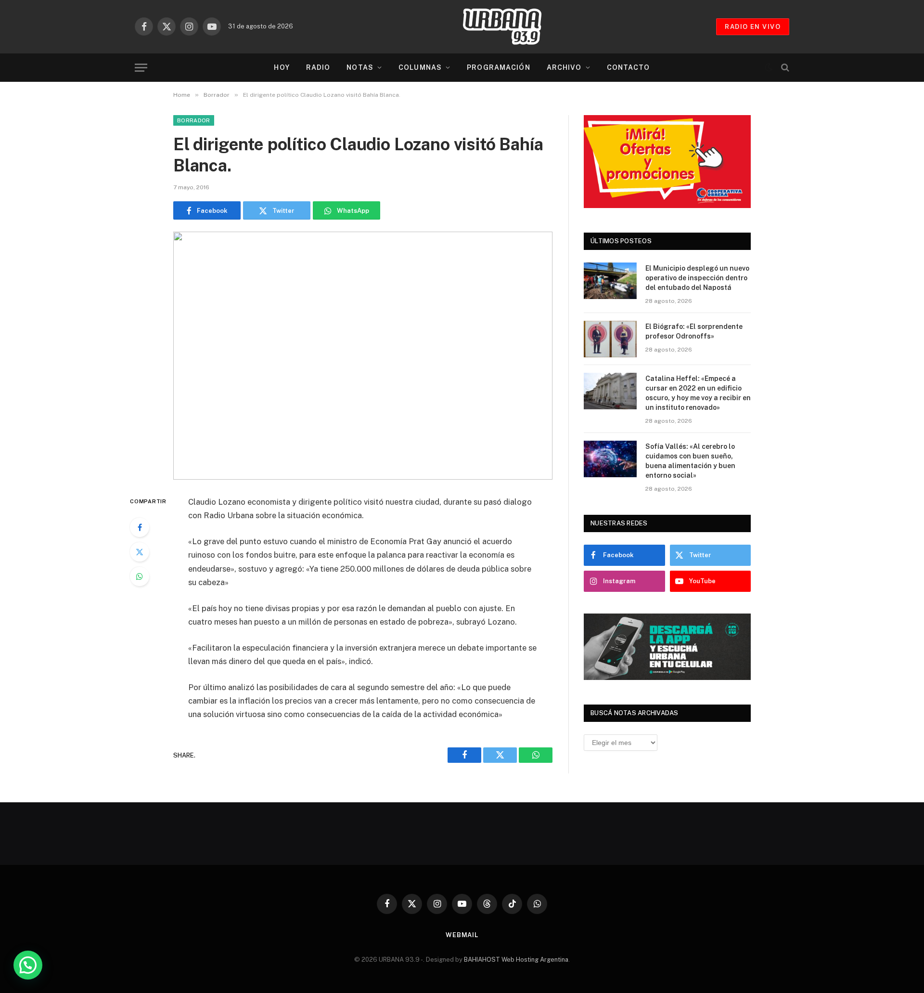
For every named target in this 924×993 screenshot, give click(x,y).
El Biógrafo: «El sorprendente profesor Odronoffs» (694, 331)
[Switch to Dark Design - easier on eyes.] (768, 67)
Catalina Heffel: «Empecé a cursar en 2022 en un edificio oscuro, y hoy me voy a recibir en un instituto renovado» (698, 393)
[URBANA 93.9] (512, 26)
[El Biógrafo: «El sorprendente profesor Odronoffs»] (610, 339)
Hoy (281, 67)
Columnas (420, 67)
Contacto (628, 67)
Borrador (193, 120)
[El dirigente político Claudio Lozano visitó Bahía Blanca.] (362, 356)
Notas (359, 67)
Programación (498, 67)
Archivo (564, 67)
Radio (318, 67)
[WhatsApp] (139, 576)
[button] (27, 965)
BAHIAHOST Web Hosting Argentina (516, 959)
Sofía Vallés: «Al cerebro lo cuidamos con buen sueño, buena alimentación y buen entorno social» (690, 461)
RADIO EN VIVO (753, 26)
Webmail (462, 935)
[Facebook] (139, 527)
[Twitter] (139, 552)
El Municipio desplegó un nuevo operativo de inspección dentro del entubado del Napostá (697, 277)
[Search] (784, 67)
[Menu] (141, 67)
